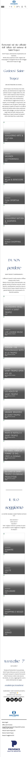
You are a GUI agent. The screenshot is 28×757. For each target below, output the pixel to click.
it (11, 7)
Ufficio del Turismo (7, 724)
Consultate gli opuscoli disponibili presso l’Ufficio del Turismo (13, 728)
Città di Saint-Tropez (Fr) (8, 730)
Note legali (5, 722)
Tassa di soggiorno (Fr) (8, 735)
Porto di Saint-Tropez (8, 733)
